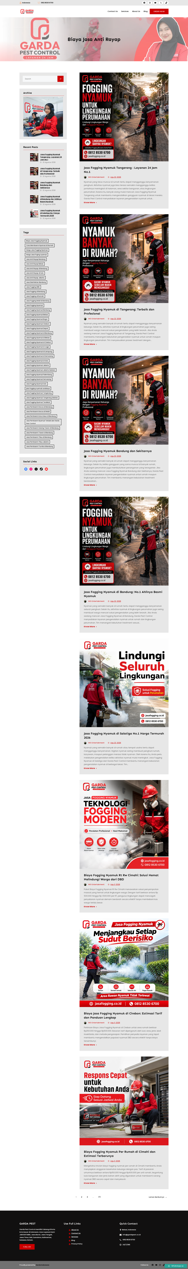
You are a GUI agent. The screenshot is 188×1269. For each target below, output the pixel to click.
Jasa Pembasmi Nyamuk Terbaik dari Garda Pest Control (42, 422)
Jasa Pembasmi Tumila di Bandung (39, 446)
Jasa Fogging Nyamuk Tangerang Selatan (42, 398)
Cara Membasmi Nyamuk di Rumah (39, 245)
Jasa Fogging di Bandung (35, 291)
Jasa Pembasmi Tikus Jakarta (37, 442)
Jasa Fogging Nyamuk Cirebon (37, 324)
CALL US (27, 1247)
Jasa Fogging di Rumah (35, 296)
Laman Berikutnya (158, 1197)
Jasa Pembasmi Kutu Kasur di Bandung (41, 416)
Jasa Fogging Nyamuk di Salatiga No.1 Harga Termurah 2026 (50, 213)
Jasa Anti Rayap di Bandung (36, 268)
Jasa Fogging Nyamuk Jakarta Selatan (40, 370)
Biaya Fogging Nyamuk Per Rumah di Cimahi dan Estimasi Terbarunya (119, 1154)
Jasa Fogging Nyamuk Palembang (39, 374)
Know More (89, 202)
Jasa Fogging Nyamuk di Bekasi (38, 338)
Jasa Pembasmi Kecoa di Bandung (39, 407)
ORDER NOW (159, 11)
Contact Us (76, 1233)
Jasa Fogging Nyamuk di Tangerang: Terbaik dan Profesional (50, 171)
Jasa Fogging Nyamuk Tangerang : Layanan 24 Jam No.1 (51, 157)
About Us (75, 1230)
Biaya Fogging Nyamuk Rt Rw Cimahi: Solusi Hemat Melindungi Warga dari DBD (121, 877)
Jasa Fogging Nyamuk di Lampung (39, 351)
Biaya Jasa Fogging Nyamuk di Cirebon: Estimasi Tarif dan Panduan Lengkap (123, 1015)
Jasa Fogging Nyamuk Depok (37, 328)
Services (74, 1237)
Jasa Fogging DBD (33, 287)
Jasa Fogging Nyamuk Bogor (37, 319)
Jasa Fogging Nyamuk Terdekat (38, 402)
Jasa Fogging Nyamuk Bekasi (37, 315)
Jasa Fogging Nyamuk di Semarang (39, 356)
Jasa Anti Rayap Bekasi (34, 264)
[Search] (60, 79)
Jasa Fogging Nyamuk (34, 305)
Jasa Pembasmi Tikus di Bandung (38, 437)
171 (99, 1197)
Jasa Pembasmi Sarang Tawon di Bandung (42, 428)
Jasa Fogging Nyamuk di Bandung (39, 333)
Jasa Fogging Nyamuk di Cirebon (38, 342)
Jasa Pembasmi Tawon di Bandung (39, 433)
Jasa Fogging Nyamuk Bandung (38, 310)
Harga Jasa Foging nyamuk (36, 255)
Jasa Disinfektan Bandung (36, 282)
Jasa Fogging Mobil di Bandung (37, 301)
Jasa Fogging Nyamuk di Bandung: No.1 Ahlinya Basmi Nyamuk (50, 199)
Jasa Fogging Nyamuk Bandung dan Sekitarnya (50, 185)
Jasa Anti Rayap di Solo (35, 273)
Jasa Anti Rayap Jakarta (35, 278)
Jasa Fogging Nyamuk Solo (36, 384)
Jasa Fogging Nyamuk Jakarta (37, 365)
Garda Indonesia (42, 1265)
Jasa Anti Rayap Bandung (35, 259)
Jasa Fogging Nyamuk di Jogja (37, 347)
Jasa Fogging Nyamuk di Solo (37, 361)
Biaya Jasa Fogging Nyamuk (36, 241)
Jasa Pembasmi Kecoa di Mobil (38, 411)
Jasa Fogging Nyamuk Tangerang (39, 393)
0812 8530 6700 (47, 3)
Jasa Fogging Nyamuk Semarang (38, 379)
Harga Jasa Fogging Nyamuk (37, 250)
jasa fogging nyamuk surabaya (38, 388)
